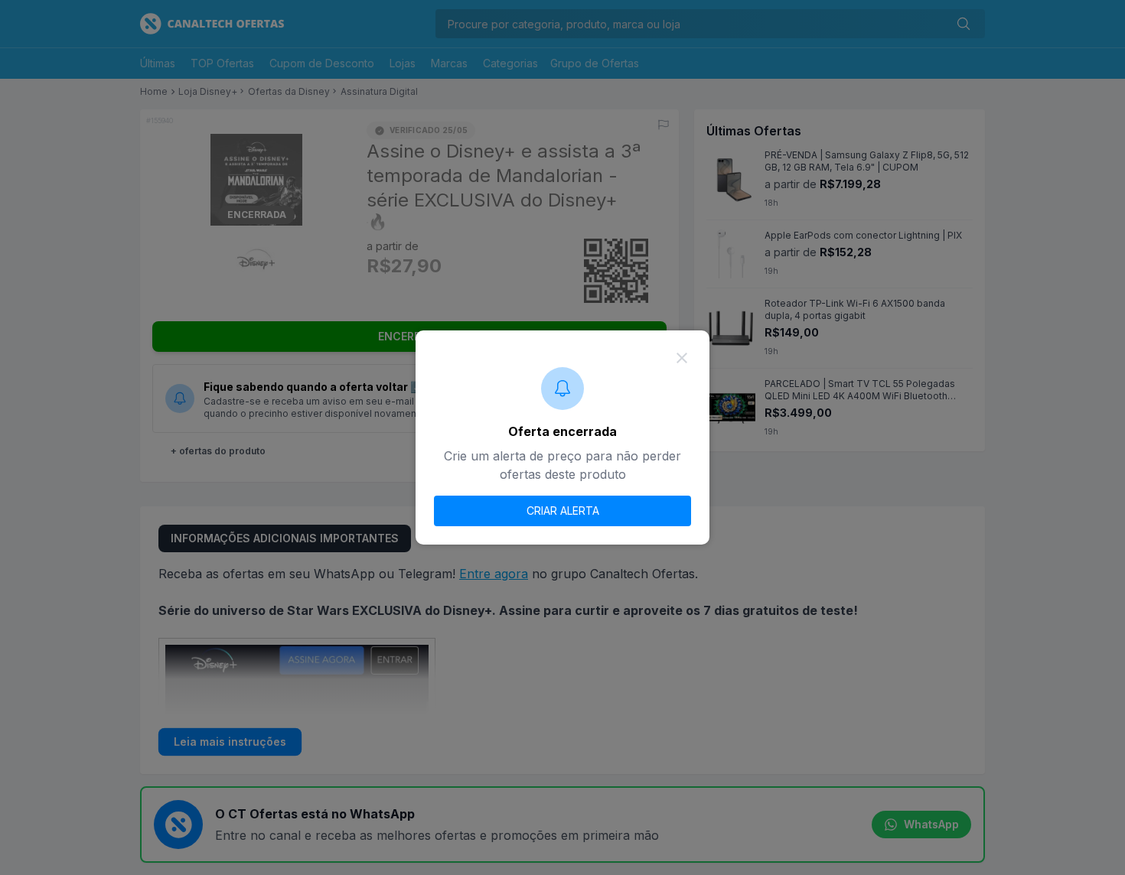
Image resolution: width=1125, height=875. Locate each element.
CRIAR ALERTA (563, 510)
